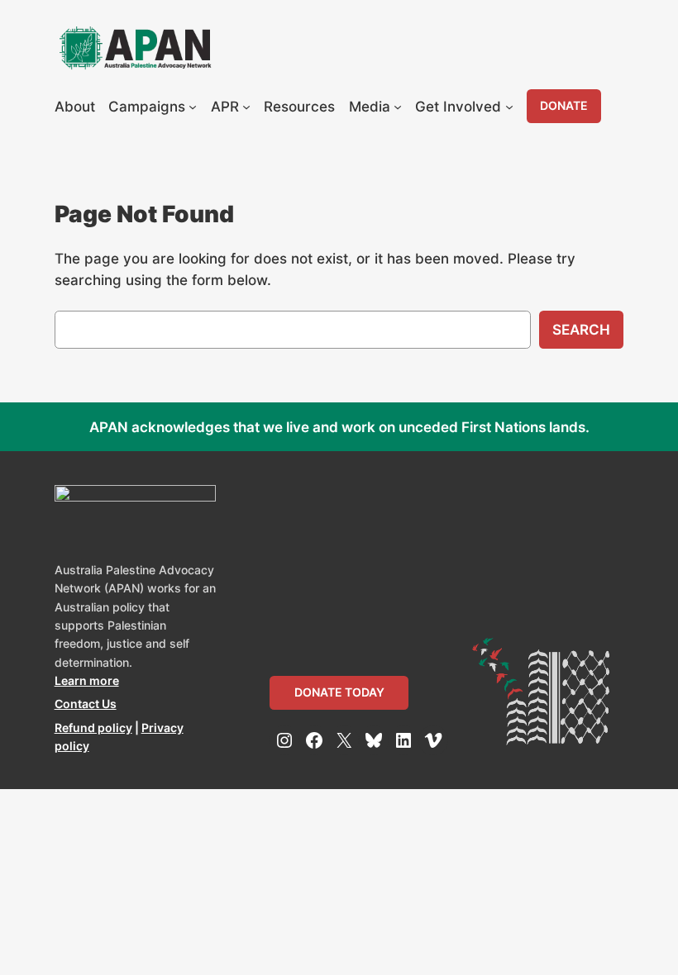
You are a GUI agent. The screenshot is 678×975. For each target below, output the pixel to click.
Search (581, 329)
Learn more (87, 680)
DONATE (564, 105)
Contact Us (86, 704)
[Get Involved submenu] (509, 106)
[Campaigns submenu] (193, 106)
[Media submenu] (398, 106)
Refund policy (93, 728)
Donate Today (339, 692)
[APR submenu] (246, 106)
